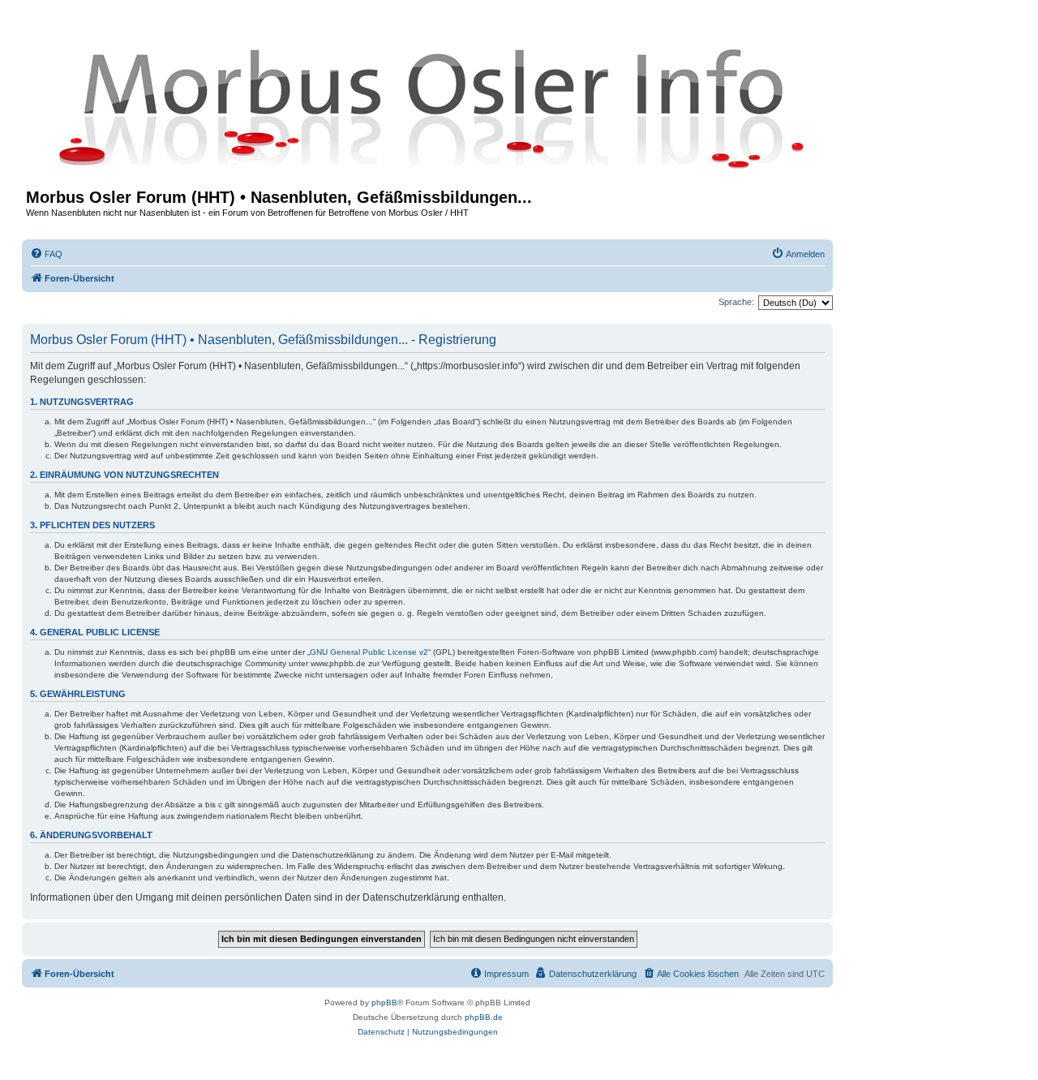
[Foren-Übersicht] (427, 107)
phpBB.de (484, 1017)
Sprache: (736, 302)
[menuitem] (46, 254)
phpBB (384, 1002)
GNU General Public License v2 (369, 652)
